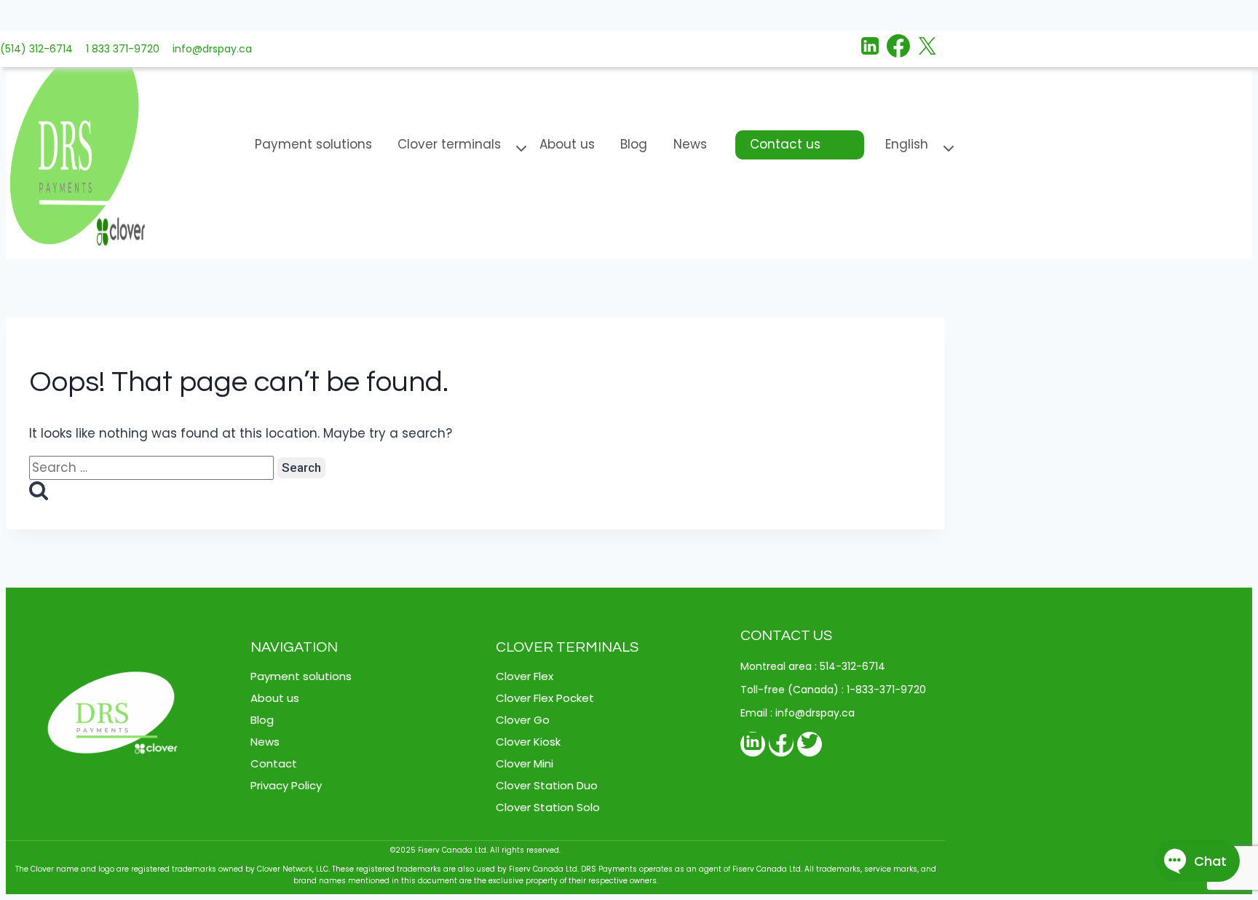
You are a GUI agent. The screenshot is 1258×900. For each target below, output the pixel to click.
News (690, 144)
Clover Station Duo (547, 785)
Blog (633, 144)
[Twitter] (809, 744)
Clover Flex (524, 676)
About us (567, 144)
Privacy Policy (286, 785)
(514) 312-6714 (36, 49)
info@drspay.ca (209, 49)
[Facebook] (898, 48)
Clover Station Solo (548, 807)
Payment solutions (313, 144)
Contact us (785, 144)
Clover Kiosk (528, 741)
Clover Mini (524, 763)
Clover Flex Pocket (545, 698)
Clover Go (523, 719)
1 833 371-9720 (119, 49)
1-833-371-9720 (886, 689)
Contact (273, 763)
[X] (926, 48)
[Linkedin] (870, 48)
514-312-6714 (852, 666)
